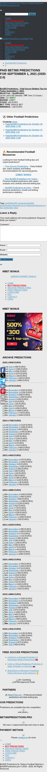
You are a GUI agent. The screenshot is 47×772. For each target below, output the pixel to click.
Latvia (13, 205)
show (14, 122)
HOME (8, 18)
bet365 (8, 203)
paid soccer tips (23, 205)
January (12, 623)
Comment (5, 224)
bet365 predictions (19, 203)
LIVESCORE (11, 28)
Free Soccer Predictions (16, 166)
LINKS (8, 34)
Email (3, 250)
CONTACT (10, 32)
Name (3, 245)
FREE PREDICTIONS (15, 25)
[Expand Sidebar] (1, 264)
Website (3, 255)
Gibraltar (7, 205)
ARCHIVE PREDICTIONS (17, 23)
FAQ (7, 30)
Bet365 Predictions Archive (18, 188)
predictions (35, 205)
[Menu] (1, 10)
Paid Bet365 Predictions (16, 63)
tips (16, 208)
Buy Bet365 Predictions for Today (21, 179)
